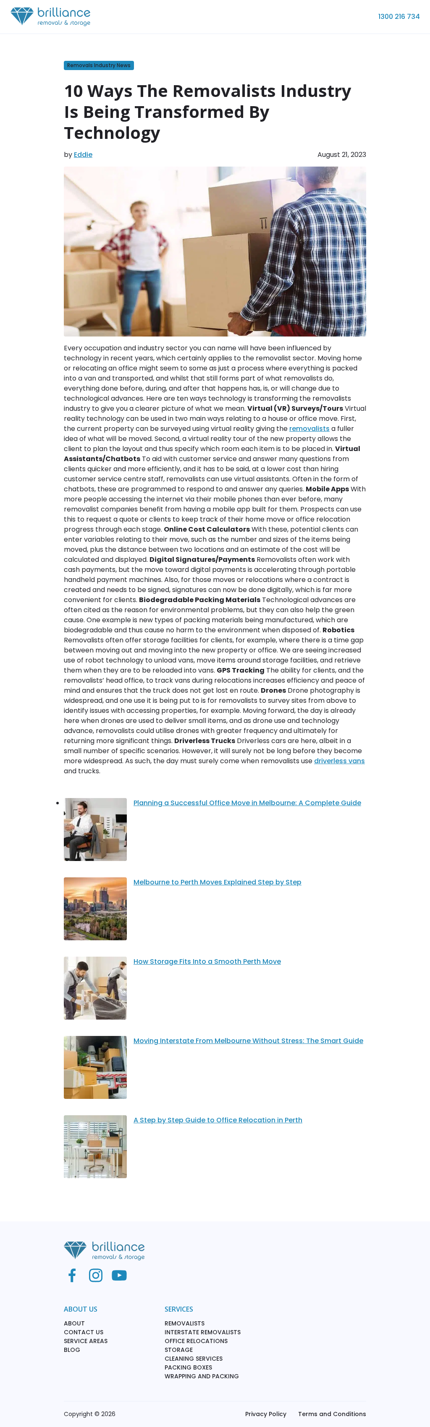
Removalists (185, 1323)
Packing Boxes (188, 1367)
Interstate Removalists (203, 1332)
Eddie (83, 154)
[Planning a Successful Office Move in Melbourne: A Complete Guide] (95, 833)
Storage (179, 1350)
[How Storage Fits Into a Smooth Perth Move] (95, 991)
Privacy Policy (265, 1414)
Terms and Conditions (332, 1414)
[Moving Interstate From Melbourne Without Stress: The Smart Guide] (95, 1071)
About (74, 1323)
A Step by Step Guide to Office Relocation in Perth (218, 1120)
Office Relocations (196, 1341)
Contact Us (83, 1332)
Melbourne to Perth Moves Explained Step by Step (218, 882)
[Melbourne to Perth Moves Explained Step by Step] (95, 912)
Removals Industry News (99, 65)
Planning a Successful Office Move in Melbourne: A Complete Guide (247, 803)
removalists (309, 428)
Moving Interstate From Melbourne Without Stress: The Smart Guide (248, 1041)
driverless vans (339, 761)
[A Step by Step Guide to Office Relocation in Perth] (95, 1150)
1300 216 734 (399, 16)
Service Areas (86, 1341)
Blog (72, 1350)
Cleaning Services (194, 1358)
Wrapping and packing (202, 1376)
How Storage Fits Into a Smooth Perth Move (207, 961)
